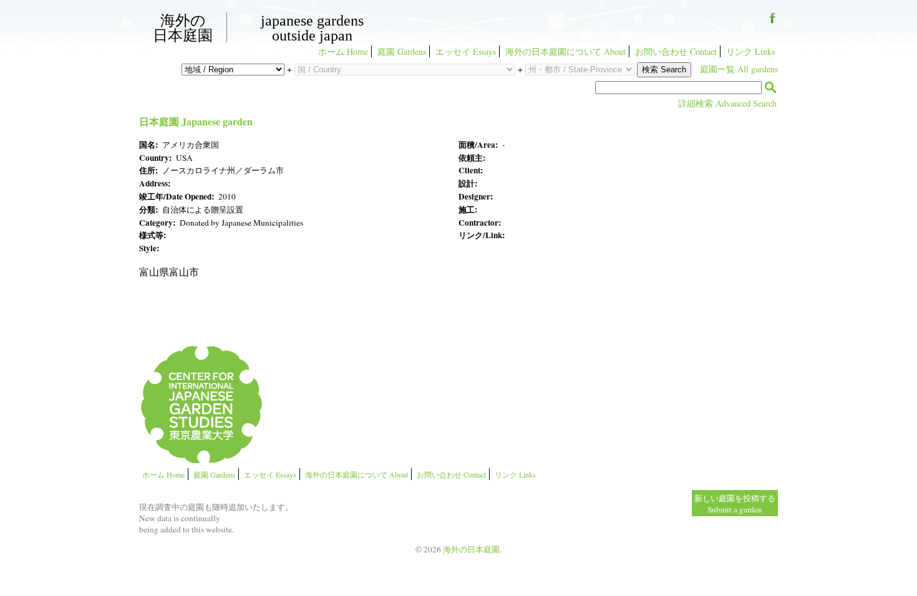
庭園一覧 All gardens (739, 69)
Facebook (772, 22)
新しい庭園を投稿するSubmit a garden (734, 504)
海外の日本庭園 (183, 27)
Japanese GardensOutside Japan (312, 28)
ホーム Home (343, 51)
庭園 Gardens (401, 51)
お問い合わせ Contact (676, 51)
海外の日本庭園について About (565, 51)
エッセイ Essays (465, 51)
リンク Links (750, 51)
